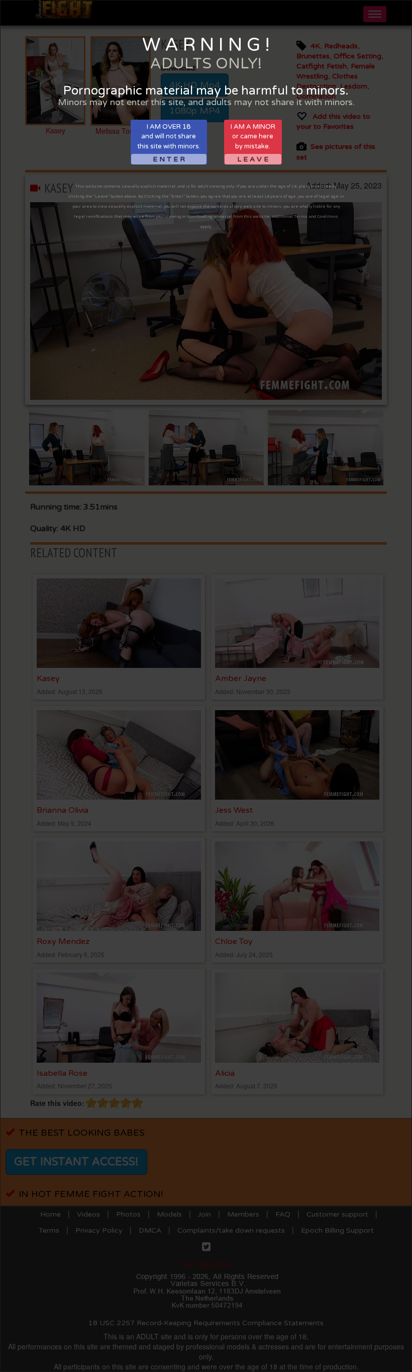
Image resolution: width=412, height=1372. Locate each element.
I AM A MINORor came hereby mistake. (253, 143)
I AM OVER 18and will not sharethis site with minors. (168, 143)
